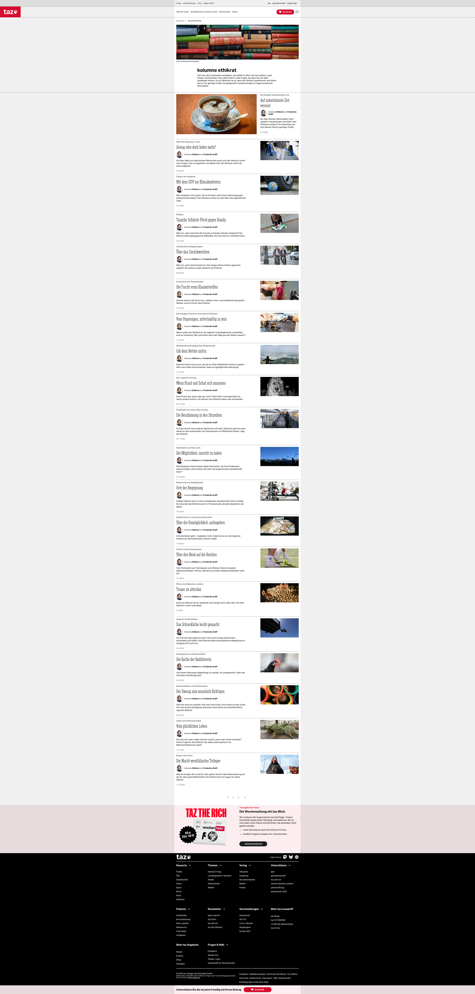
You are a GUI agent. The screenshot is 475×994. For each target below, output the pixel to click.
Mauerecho (181, 927)
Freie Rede (181, 931)
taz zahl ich (276, 879)
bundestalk (181, 915)
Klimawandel (214, 883)
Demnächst (244, 915)
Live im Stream (246, 923)
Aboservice (213, 955)
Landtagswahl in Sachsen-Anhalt (220, 877)
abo (272, 871)
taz (183, 857)
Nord (178, 895)
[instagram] (297, 858)
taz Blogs (275, 916)
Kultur (179, 883)
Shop (178, 960)
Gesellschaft (182, 879)
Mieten (211, 887)
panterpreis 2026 (279, 891)
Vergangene (245, 927)
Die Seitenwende (247, 879)
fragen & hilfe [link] (208, 3)
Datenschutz (255, 978)
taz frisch (212, 919)
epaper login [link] (292, 3)
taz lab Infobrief (215, 927)
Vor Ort (242, 919)
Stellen (242, 883)
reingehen (181, 935)
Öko (178, 875)
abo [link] (269, 3)
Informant (244, 978)
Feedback (212, 951)
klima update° (182, 923)
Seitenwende (284, 978)
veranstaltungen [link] (189, 3)
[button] (297, 12)
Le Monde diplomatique (282, 924)
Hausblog (243, 875)
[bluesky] (291, 858)
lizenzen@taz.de (194, 978)
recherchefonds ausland (282, 883)
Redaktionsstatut (258, 974)
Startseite (180, 21)
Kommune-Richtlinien (277, 974)
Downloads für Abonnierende (221, 963)
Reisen (179, 952)
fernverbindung (183, 919)
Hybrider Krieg (214, 871)
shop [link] (200, 3)
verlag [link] (178, 3)
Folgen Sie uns (275, 857)
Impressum (267, 978)
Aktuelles (243, 871)
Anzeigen (180, 963)
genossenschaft (278, 875)
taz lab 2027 (244, 931)
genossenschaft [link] (279, 3)
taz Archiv (275, 928)
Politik (179, 871)
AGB (275, 978)
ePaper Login (214, 959)
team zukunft (214, 915)
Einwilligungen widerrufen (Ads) (253, 982)
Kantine (179, 956)
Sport (178, 887)
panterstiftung (277, 887)
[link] (183, 12)
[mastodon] (285, 858)
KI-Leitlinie (292, 974)
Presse (242, 887)
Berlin (179, 891)
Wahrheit (180, 899)
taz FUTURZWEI (278, 920)
